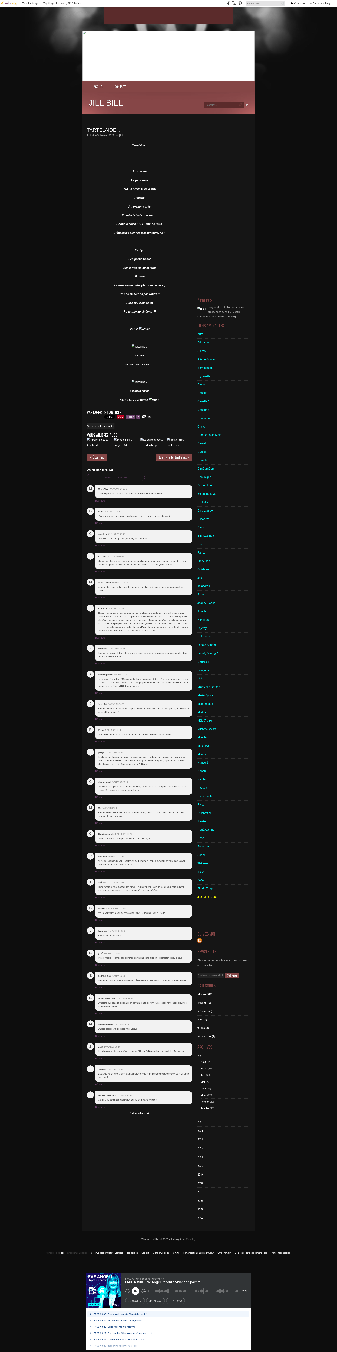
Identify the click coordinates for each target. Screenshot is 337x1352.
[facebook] (228, 3)
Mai (203, 1081)
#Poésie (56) (204, 1011)
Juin (203, 1075)
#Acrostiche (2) (206, 1036)
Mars (204, 1095)
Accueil (99, 86)
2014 (200, 1218)
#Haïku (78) (204, 1002)
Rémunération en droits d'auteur (198, 1253)
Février (205, 1101)
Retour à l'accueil (139, 1113)
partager (157, 1301)
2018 (200, 1183)
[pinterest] (240, 3)
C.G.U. (176, 1253)
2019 (200, 1174)
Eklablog (191, 1239)
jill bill (106, 102)
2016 (200, 1200)
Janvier (205, 1108)
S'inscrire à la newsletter (100, 426)
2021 (200, 1157)
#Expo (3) (203, 1027)
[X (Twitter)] (234, 3)
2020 (200, 1165)
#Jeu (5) (202, 1019)
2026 (200, 1056)
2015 (200, 1209)
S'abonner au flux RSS (199, 940)
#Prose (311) (204, 994)
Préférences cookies (280, 1253)
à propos (177, 1301)
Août (203, 1061)
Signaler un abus (161, 1253)
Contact (120, 86)
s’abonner (137, 1301)
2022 (200, 1148)
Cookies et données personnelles (251, 1253)
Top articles (132, 1253)
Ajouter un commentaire (115, 477)
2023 (200, 1139)
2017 (200, 1192)
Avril (203, 1088)
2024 (200, 1130)
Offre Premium (224, 1253)
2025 (200, 1122)
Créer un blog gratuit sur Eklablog (107, 1253)
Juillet (204, 1068)
